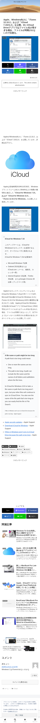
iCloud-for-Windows (9, 449)
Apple (22, 446)
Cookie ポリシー (12, 711)
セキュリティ (27, 452)
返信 (35, 675)
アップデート (16, 452)
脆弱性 (14, 455)
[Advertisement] (20, 112)
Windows (14, 446)
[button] (32, 71)
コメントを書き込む (20, 682)
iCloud (6, 446)
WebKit (27, 449)
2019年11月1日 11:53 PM (9, 667)
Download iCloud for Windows (16, 426)
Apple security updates (13, 422)
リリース (6, 455)
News (20, 449)
